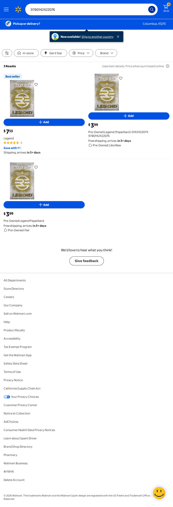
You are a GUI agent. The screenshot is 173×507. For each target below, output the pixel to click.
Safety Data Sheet (15, 363)
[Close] (119, 36)
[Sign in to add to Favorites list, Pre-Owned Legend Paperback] (36, 167)
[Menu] (7, 9)
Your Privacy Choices (25, 396)
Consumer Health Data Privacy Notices (29, 430)
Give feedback (86, 261)
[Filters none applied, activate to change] (7, 53)
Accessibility (12, 338)
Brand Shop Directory (18, 446)
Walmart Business (15, 463)
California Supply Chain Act (22, 388)
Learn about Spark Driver (20, 438)
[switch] (26, 53)
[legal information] (167, 66)
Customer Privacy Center (20, 405)
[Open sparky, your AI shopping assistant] (159, 493)
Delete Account (14, 480)
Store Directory (14, 288)
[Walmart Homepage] (18, 9)
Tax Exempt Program (18, 347)
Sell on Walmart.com (18, 313)
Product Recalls (14, 330)
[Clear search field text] (145, 9)
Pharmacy (10, 455)
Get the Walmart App (18, 355)
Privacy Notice (13, 380)
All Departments (15, 280)
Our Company (13, 305)
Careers (9, 297)
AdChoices (11, 421)
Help (7, 322)
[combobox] (91, 9)
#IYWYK (9, 471)
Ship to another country (98, 36)
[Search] (151, 9)
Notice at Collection (17, 413)
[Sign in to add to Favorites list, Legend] (36, 84)
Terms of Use (12, 372)
